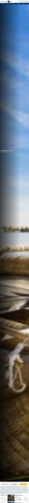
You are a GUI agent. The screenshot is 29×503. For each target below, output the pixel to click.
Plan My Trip (18, 3)
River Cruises (15, 482)
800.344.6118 (25, 2)
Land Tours (10, 482)
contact (25, 492)
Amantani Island (9, 486)
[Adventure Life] (6, 1)
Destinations (2, 3)
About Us (13, 3)
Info (26, 482)
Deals (24, 482)
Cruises (7, 482)
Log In (23, 0)
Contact (23, 3)
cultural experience (15, 487)
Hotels (21, 482)
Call (14, 484)
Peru (1, 482)
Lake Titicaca (14, 486)
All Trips (4, 482)
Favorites (27, 0)
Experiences (7, 3)
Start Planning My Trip (23, 484)
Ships (18, 482)
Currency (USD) (20, 0)
